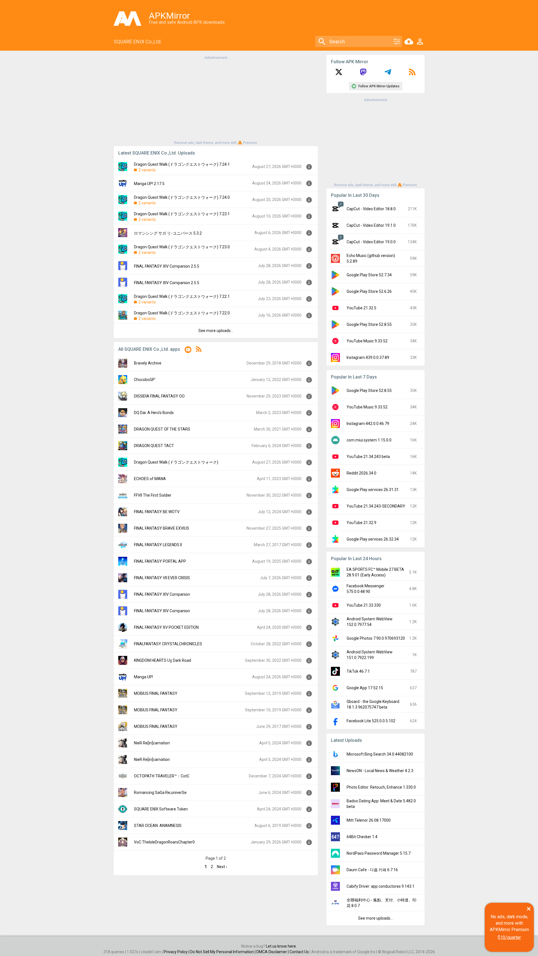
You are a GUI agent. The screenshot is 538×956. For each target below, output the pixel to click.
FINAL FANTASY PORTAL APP (160, 561)
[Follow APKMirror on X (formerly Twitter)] (338, 74)
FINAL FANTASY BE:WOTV (157, 511)
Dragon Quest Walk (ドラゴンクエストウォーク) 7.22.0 (182, 313)
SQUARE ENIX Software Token (161, 809)
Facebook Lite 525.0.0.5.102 (371, 721)
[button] (188, 350)
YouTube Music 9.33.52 (367, 341)
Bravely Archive (147, 363)
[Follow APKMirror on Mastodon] (363, 74)
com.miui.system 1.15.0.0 (369, 440)
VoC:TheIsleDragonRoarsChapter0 (164, 842)
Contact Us (299, 952)
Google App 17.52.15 (365, 688)
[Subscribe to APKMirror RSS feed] (412, 74)
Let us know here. (281, 946)
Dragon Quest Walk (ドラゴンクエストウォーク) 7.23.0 (182, 247)
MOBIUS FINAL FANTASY (155, 693)
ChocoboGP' (145, 379)
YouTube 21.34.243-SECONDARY (376, 506)
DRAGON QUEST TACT (154, 445)
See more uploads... (215, 330)
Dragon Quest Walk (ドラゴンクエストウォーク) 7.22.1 (182, 296)
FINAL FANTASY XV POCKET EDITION (166, 627)
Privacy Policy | (177, 952)
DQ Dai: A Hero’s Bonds (154, 412)
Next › (222, 866)
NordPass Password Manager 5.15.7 (379, 853)
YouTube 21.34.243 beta (368, 456)
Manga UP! (143, 677)
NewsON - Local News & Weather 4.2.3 (380, 770)
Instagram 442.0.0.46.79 (368, 423)
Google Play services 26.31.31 (373, 489)
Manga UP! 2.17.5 (149, 183)
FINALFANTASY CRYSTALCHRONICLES (168, 644)
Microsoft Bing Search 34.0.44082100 (380, 754)
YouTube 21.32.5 (361, 308)
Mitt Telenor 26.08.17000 (369, 820)
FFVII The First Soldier (152, 495)
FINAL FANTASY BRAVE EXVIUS (161, 528)
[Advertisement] (216, 99)
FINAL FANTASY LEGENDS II (158, 545)
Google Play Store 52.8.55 (369, 324)
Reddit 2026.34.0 (361, 473)
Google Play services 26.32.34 (373, 539)
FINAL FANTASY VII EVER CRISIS (162, 578)
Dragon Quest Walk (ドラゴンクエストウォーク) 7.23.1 (182, 214)
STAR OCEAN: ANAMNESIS (158, 825)
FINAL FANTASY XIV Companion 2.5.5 (166, 266)
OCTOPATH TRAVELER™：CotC (161, 776)
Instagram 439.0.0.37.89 (368, 357)
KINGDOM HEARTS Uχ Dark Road (162, 660)
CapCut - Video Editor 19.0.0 (371, 242)
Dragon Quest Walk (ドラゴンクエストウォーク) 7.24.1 (182, 164)
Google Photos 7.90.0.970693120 (376, 638)
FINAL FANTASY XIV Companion (162, 594)
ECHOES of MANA (150, 478)
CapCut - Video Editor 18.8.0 (371, 209)
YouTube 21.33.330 (364, 605)
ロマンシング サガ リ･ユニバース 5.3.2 (168, 233)
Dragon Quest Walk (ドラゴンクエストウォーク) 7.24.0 (182, 197)
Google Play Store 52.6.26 (369, 291)
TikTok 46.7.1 (358, 671)
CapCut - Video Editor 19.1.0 (371, 225)
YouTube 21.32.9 (361, 522)
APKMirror (169, 15)
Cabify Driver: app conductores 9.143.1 (380, 886)
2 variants (147, 170)
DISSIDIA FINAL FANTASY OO (159, 396)
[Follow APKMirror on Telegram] (387, 74)
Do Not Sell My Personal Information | (223, 952)
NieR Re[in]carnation (152, 743)
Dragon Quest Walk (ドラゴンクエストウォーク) (176, 462)
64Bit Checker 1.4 (362, 837)
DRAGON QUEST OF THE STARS (162, 429)
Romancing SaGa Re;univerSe (160, 792)
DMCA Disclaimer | (272, 952)
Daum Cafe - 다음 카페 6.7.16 (372, 870)
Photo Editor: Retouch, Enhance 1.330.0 (381, 787)
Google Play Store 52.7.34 (369, 275)
